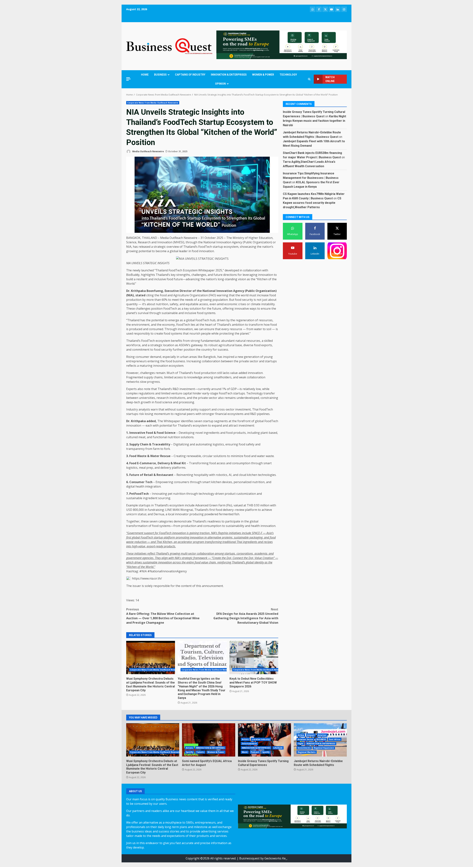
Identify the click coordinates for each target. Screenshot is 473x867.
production (134, 300)
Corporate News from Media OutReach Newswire (152, 102)
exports (266, 345)
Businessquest (249, 858)
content (186, 586)
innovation (206, 251)
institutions (177, 398)
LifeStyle (278, 748)
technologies (267, 475)
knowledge (195, 377)
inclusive (160, 279)
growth (146, 402)
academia (260, 553)
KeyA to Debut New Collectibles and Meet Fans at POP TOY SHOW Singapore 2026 (253, 657)
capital (187, 393)
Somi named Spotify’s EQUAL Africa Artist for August (208, 740)
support (205, 409)
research (162, 398)
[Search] (309, 79)
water (258, 329)
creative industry (261, 739)
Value (258, 558)
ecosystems (235, 414)
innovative (241, 308)
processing (186, 402)
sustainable (170, 313)
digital (130, 486)
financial (221, 414)
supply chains (153, 377)
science (167, 402)
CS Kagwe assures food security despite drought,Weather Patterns (312, 203)
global (174, 251)
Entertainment (249, 743)
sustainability (235, 526)
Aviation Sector (306, 739)
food (195, 251)
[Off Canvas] (128, 79)
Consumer (136, 482)
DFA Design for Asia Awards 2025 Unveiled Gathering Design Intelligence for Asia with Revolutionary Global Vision (245, 616)
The (229, 238)
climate (256, 304)
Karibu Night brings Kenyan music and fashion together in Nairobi (314, 121)
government (134, 558)
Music (245, 752)
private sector (248, 361)
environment (140, 325)
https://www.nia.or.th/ (147, 578)
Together (132, 521)
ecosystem (231, 247)
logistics (218, 444)
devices (227, 482)
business (179, 361)
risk (141, 414)
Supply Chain (138, 444)
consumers (181, 482)
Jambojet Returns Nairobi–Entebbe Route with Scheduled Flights (318, 763)
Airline (301, 735)
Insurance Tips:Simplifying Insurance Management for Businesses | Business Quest (310, 178)
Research (144, 242)
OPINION (220, 83)
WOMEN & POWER (263, 74)
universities (147, 398)
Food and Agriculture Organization (184, 295)
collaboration (252, 270)
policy (195, 409)
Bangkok (209, 357)
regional (180, 414)
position (157, 308)
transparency (135, 449)
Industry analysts (138, 409)
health (139, 486)
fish (236, 514)
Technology (254, 393)
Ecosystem (190, 270)
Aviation (322, 735)
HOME (145, 74)
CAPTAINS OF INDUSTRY (190, 74)
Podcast (255, 752)
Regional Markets (307, 752)
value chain (208, 562)
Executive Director (178, 291)
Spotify (189, 752)
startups (271, 361)
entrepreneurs (136, 361)
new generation (248, 357)
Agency (237, 242)
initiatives (235, 533)
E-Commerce (146, 463)
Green (213, 505)
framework (200, 558)
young (268, 357)
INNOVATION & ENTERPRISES (229, 74)
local (171, 514)
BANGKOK (133, 238)
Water (154, 456)
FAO (212, 295)
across (177, 562)
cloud (242, 475)
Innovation (164, 242)
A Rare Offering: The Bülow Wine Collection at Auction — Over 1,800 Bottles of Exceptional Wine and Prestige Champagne (163, 616)
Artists (189, 748)
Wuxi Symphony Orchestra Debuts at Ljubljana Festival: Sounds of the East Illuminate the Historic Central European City (150, 657)
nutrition (162, 304)
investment (243, 409)
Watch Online (330, 79)
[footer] (281, 44)
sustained (183, 409)
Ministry (238, 238)
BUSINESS (160, 74)
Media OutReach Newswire (148, 151)
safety (174, 304)
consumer (142, 357)
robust (213, 345)
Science (131, 242)
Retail (148, 475)
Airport (311, 735)
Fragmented (134, 377)
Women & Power (215, 752)
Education (266, 238)
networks (132, 382)
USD (129, 510)
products (239, 433)
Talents (200, 752)
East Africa (334, 739)
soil (268, 329)
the (200, 242)
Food (149, 433)
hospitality (201, 475)
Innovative (137, 433)
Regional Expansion (324, 748)
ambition (238, 325)
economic (230, 304)
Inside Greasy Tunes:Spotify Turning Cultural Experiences (263, 763)
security (247, 300)
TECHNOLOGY (288, 74)
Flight (301, 743)
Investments (304, 748)
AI (230, 475)
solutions (187, 437)
